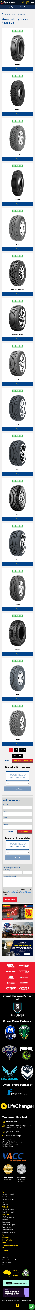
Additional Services (8, 1232)
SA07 (17, 469)
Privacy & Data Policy (14, 1300)
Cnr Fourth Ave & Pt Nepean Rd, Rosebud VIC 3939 (18, 1126)
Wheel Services (7, 1230)
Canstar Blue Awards (9, 1260)
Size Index (5, 1257)
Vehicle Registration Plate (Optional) (11, 869)
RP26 (17, 379)
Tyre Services (6, 1227)
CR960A (17, 199)
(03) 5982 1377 (12, 1132)
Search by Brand (8, 1199)
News (4, 1248)
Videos (5, 1250)
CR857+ (17, 154)
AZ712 (17, 64)
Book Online (7, 1240)
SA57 (17, 559)
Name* (5, 805)
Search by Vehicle (8, 1194)
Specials (5, 1235)
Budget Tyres (6, 1262)
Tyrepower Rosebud (19, 7)
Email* (5, 818)
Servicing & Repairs (8, 1225)
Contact (5, 1237)
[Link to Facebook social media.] (17, 1305)
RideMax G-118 (17, 334)
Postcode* (6, 824)
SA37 (17, 514)
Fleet (4, 1243)
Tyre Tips (5, 1204)
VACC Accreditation (10, 1245)
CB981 (17, 109)
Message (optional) (9, 876)
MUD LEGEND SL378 (17, 289)
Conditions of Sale (26, 1300)
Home (5, 14)
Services (5, 1214)
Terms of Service (25, 892)
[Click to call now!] (23, 2)
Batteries (5, 1220)
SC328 (17, 604)
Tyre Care (5, 1202)
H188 (17, 244)
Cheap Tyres (6, 1265)
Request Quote (10, 899)
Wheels (5, 1207)
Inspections (6, 1222)
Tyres (4, 1192)
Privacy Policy (12, 892)
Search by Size (7, 1197)
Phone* (5, 811)
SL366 (18, 739)
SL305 (18, 694)
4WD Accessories (8, 1217)
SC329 (17, 649)
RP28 (17, 424)
